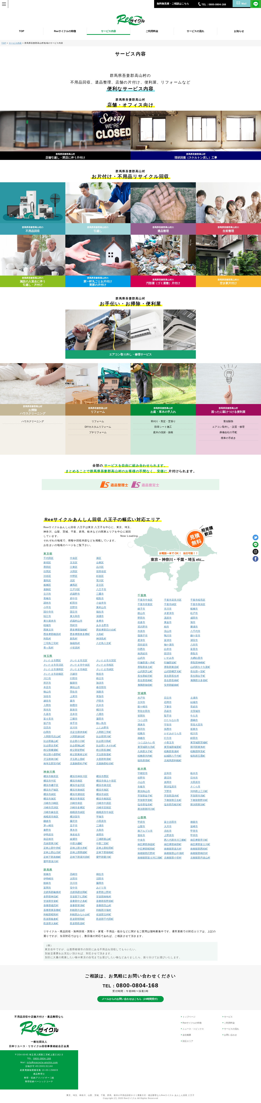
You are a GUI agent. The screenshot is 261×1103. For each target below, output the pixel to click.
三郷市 (73, 718)
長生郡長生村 (171, 675)
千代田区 (48, 558)
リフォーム (97, 410)
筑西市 (168, 729)
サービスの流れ (195, 31)
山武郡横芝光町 (172, 671)
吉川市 (73, 727)
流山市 (168, 631)
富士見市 (48, 718)
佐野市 (141, 777)
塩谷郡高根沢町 (172, 804)
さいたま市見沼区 (53, 664)
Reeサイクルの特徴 (65, 31)
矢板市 (141, 786)
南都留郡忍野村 (146, 853)
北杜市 (168, 830)
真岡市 (168, 782)
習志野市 (143, 626)
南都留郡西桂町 (199, 848)
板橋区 (47, 584)
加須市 (100, 682)
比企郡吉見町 (51, 745)
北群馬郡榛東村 (52, 892)
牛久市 (194, 715)
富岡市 (47, 887)
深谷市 (47, 696)
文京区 (73, 562)
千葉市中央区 (145, 599)
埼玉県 (48, 655)
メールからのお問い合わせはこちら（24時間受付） (130, 998)
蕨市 (72, 700)
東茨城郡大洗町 (146, 747)
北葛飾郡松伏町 (105, 763)
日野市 (73, 607)
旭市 (192, 622)
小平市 (47, 607)
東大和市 (75, 616)
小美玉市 (169, 742)
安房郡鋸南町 (171, 685)
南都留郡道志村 (172, 848)
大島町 (100, 634)
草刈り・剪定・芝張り (163, 421)
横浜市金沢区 (77, 785)
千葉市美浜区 (197, 604)
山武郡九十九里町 (200, 667)
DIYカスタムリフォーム (98, 426)
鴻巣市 (100, 691)
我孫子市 (143, 635)
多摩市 (100, 620)
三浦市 (100, 825)
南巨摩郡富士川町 (200, 844)
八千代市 (195, 631)
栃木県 (142, 768)
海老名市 (75, 834)
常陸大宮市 (196, 724)
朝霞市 (73, 705)
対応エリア (188, 1041)
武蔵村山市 (76, 620)
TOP (21, 31)
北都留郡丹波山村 (200, 857)
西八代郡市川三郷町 (175, 839)
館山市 (141, 613)
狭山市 (47, 691)
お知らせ (239, 31)
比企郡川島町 (103, 741)
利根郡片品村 (77, 910)
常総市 (194, 706)
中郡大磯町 (76, 843)
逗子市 (73, 825)
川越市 (73, 673)
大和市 (100, 829)
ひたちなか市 (171, 720)
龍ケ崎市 (143, 706)
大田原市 (195, 782)
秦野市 (47, 829)
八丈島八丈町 (103, 643)
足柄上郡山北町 (52, 852)
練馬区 (73, 584)
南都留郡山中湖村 (174, 853)
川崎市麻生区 (51, 812)
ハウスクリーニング (32, 421)
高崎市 (73, 874)
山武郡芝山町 (145, 671)
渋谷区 (47, 576)
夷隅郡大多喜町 (199, 680)
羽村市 (73, 625)
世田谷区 (101, 571)
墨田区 (47, 567)
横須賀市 (75, 816)
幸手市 (73, 723)
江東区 (73, 567)
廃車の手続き (228, 438)
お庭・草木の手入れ (163, 410)
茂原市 (168, 617)
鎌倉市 (47, 821)
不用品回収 (32, 229)
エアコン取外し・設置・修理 (228, 426)
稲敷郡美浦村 (171, 751)
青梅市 (47, 598)
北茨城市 (195, 711)
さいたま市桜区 (105, 664)
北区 (72, 580)
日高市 (47, 727)
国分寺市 (48, 611)
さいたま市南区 (78, 669)
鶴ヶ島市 (101, 723)
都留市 (194, 821)
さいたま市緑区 (105, 669)
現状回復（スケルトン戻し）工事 (196, 156)
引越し (97, 229)
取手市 (168, 715)
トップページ (189, 1017)
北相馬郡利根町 (172, 760)
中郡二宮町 (102, 843)
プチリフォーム (98, 432)
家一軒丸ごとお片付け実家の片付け (98, 281)
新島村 (73, 638)
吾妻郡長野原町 (105, 901)
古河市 (141, 702)
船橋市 (194, 608)
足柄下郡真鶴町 (52, 857)
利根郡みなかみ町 (80, 914)
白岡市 (47, 732)
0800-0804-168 (137, 985)
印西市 (141, 649)
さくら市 (195, 786)
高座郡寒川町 (51, 843)
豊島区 (47, 580)
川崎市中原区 (103, 803)
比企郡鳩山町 (77, 745)
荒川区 (100, 580)
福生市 (100, 611)
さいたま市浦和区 (53, 669)
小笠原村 (75, 647)
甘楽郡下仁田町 (78, 896)
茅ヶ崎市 (48, 825)
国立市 (73, 611)
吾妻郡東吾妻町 (52, 910)
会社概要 (187, 1035)
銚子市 (141, 608)
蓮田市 (100, 718)
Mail (243, 3)
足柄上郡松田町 (105, 847)
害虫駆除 (228, 421)
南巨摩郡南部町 (172, 844)
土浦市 (194, 697)
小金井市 (101, 602)
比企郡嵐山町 (51, 741)
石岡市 (168, 702)
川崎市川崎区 (51, 803)
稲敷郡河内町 (145, 755)
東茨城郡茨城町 (199, 742)
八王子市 (101, 589)
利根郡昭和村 (51, 914)
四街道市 (143, 644)
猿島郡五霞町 (197, 755)
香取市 (194, 653)
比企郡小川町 (77, 741)
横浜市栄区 (102, 794)
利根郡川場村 (103, 910)
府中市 (73, 598)
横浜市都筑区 (103, 798)
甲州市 (194, 835)
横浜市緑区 (50, 794)
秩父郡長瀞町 (103, 750)
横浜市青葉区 (77, 798)
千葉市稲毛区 (197, 599)
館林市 (47, 883)
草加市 (100, 696)
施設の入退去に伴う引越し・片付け (32, 281)
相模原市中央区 (105, 812)
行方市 (168, 738)
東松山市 (75, 687)
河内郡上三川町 (199, 791)
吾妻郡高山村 (103, 905)
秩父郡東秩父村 (78, 754)
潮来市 (141, 724)
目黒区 (47, 571)
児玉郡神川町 (51, 759)
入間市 (47, 705)
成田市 (194, 617)
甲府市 (141, 821)
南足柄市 (48, 839)
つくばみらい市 (146, 742)
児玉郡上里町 (77, 759)
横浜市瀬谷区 (77, 794)
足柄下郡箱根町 (105, 852)
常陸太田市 (144, 711)
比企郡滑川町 (103, 736)
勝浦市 (194, 626)
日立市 (168, 697)
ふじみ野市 (102, 727)
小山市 (141, 782)
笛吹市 (141, 835)
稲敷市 (141, 733)
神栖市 (141, 738)
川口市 (47, 678)
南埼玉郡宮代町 (52, 763)
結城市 (194, 702)
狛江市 (47, 616)
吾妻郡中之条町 (78, 901)
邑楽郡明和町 (77, 919)
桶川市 (100, 709)
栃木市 (194, 773)
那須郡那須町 (197, 804)
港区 (98, 558)
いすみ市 (169, 658)
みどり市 (101, 887)
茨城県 (142, 693)
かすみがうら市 (172, 733)
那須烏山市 (144, 791)
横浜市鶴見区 (51, 776)
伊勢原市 (48, 834)
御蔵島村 (75, 643)
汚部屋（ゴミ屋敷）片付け (163, 281)
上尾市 (73, 696)
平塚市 (100, 816)
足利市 (168, 773)
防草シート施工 (163, 426)
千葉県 (142, 595)
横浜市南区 (76, 780)
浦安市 (194, 640)
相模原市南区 (51, 816)
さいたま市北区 (78, 660)
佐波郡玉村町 (103, 914)
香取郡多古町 (145, 667)
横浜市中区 (50, 780)
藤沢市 (73, 821)
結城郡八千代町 (172, 755)
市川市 (168, 608)
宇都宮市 (143, 773)
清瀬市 (100, 616)
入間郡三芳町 (103, 732)
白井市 (168, 649)
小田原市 (101, 821)
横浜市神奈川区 (78, 776)
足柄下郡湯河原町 (80, 857)
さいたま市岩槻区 (53, 673)
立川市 (47, 593)
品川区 (100, 567)
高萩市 (168, 711)
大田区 (73, 571)
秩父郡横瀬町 (51, 750)
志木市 (100, 705)
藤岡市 (100, 883)
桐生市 (100, 874)
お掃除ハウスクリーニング (32, 410)
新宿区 (47, 562)
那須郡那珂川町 (146, 809)
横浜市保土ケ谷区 (106, 780)
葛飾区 (47, 589)
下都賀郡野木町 (199, 800)
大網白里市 (196, 658)
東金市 (168, 622)
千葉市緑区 (170, 604)
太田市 (73, 878)
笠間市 (141, 715)
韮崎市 (194, 826)
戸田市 (100, 700)
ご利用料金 (152, 31)
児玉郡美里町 (103, 754)
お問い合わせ (230, 1035)
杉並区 (100, 576)
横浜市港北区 (103, 785)
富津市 (168, 640)
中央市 (141, 839)
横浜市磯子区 (51, 785)
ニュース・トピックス (193, 1029)
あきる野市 (102, 625)
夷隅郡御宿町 (145, 685)
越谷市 (47, 700)
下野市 (168, 791)
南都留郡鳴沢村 (199, 853)
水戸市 (141, 697)
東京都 (48, 553)
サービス (228, 1017)
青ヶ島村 (48, 647)
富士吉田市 (170, 821)
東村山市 (101, 607)
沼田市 (100, 878)
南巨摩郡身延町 (146, 844)
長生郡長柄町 (145, 680)
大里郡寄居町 (103, 759)
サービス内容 (108, 31)
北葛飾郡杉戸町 (78, 763)
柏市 (166, 626)
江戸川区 (75, 589)
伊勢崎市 (48, 878)
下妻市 (168, 706)
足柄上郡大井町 (78, 847)
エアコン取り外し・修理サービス (130, 354)
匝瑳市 (168, 653)
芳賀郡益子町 (145, 795)
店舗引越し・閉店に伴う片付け (65, 156)
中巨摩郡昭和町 (146, 848)
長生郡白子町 (197, 675)
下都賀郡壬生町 (172, 800)
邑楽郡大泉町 (51, 923)
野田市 (141, 617)
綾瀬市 (73, 839)
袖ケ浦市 (169, 644)
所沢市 (47, 682)
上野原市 (169, 835)
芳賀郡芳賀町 (145, 800)
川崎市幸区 (76, 803)
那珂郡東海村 (197, 747)
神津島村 (101, 638)
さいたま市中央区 (80, 664)
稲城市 (47, 625)
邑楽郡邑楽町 (77, 923)
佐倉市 (141, 622)
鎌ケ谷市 (195, 635)
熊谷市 (100, 673)
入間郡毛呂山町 (52, 736)
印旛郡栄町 (170, 662)
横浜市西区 (102, 776)
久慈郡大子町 (145, 751)
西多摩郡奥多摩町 (80, 634)
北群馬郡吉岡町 (78, 892)
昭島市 (100, 598)
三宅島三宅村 (51, 643)
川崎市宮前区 (103, 807)
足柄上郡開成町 (78, 852)
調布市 (47, 602)
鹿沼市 (168, 777)
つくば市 (143, 720)
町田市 (73, 602)
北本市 (73, 714)
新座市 (73, 709)
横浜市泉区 (50, 798)
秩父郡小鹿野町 (52, 754)
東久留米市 (50, 620)
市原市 (141, 631)
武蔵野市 (75, 593)
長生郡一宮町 (197, 671)
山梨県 (142, 817)
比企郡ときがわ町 (106, 745)
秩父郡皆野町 (77, 750)
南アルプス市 (145, 830)
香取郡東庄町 (171, 667)
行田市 (73, 678)
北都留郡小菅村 (172, 857)
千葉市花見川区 (172, 599)
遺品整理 (163, 229)
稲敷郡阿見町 (197, 751)
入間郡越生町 (77, 736)
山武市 (141, 658)
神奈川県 (49, 771)
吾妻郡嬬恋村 (51, 905)
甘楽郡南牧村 (103, 896)
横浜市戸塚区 (51, 789)
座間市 (100, 834)
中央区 (73, 558)
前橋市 (47, 874)
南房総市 (143, 653)
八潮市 (100, 714)
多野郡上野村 (103, 892)
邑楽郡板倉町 (51, 919)
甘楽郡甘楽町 (51, 901)
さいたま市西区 (52, 660)
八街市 (194, 644)
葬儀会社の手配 (228, 432)
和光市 (47, 709)
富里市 (194, 649)
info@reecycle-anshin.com (42, 1062)
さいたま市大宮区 (106, 660)
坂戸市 (47, 723)
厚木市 (73, 829)
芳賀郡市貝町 (197, 795)
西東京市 (48, 629)
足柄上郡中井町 (52, 847)
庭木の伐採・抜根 (163, 432)
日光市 (194, 777)
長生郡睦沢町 (145, 675)
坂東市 (194, 729)
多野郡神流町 (51, 896)
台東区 (100, 562)
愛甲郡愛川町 (103, 857)
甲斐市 (194, 830)
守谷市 (168, 724)
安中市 (73, 887)
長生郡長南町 (171, 680)
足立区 (100, 584)
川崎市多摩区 (77, 807)
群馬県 (48, 869)
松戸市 (194, 613)
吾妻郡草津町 (77, 905)
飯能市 (73, 682)
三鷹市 (100, 593)
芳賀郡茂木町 (171, 795)
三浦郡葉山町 (103, 839)
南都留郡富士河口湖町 (150, 857)
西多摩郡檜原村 (52, 634)
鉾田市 (194, 738)
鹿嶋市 (194, 720)
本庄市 (47, 687)
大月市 (168, 826)
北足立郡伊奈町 (78, 732)
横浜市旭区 (102, 789)
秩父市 (100, 678)
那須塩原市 (170, 786)
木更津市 (169, 613)
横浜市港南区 (77, 789)
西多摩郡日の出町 (106, 629)
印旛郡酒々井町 (146, 662)
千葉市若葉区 (145, 604)
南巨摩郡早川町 (199, 839)
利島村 (47, 638)
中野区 (73, 576)
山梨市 (141, 826)
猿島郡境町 (144, 760)
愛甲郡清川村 (51, 861)
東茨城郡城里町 (172, 747)
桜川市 (194, 733)
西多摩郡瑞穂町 (78, 629)
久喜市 (47, 714)
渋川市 (73, 883)
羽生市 (73, 691)
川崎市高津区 (51, 807)
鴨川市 (168, 635)
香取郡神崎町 (197, 662)
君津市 (141, 640)
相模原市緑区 (77, 812)
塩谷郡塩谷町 (145, 804)
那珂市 (141, 729)
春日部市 (101, 687)
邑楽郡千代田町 (105, 919)
